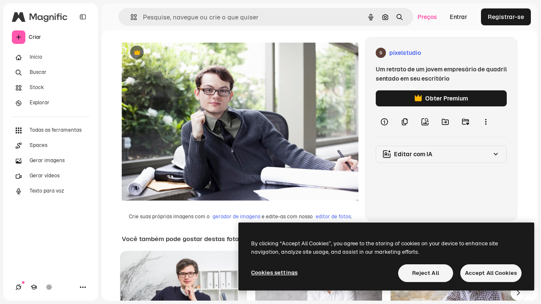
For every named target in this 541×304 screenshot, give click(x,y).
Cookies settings (274, 272)
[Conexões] (18, 287)
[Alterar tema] (49, 287)
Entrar (458, 17)
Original (176, 53)
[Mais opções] (485, 121)
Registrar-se (506, 17)
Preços (427, 17)
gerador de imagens (236, 216)
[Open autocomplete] (130, 17)
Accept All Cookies (491, 273)
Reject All (425, 273)
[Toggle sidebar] (83, 17)
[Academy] (34, 287)
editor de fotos (333, 216)
